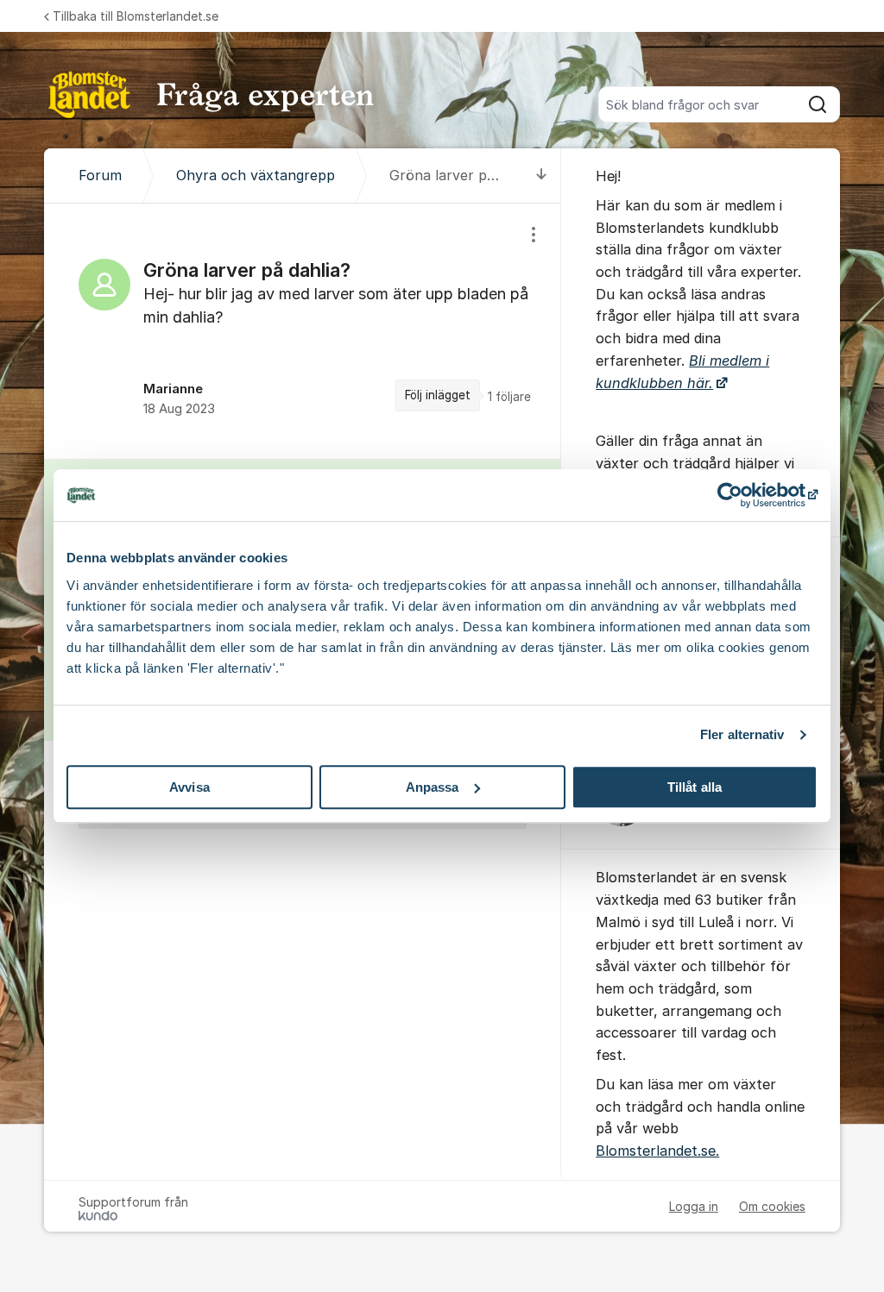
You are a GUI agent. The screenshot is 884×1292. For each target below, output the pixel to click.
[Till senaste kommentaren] (541, 175)
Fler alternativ (742, 734)
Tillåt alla (694, 787)
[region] (302, 331)
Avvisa (189, 787)
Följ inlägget (437, 395)
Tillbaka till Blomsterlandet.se (135, 16)
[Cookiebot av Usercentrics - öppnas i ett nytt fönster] (742, 495)
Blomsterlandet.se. (657, 1150)
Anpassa (432, 787)
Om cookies (772, 1206)
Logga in (693, 1206)
